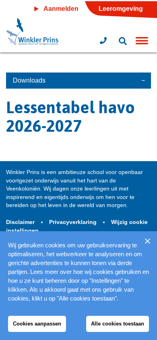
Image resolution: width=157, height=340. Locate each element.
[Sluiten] (147, 241)
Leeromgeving (121, 8)
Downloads (29, 80)
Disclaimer (21, 222)
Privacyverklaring (73, 222)
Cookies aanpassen (37, 324)
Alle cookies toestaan (117, 324)
